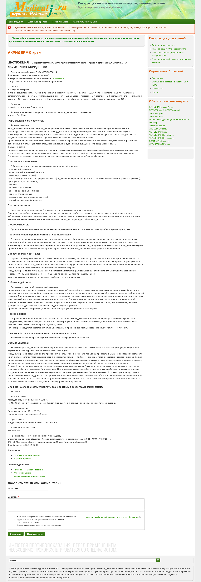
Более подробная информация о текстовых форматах (112, 516)
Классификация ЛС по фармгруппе (169, 48)
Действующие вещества (163, 45)
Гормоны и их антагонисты (27, 455)
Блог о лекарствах (37, 21)
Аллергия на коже (22, 472)
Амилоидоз (157, 77)
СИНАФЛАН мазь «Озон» (161, 107)
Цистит (155, 92)
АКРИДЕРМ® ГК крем (159, 144)
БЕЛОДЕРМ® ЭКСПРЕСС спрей (164, 110)
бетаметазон (58, 78)
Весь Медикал (16, 21)
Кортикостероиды (22, 458)
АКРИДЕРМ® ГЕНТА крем (161, 134)
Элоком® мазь (156, 116)
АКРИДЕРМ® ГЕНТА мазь (161, 137)
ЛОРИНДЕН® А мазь (159, 140)
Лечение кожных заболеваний (28, 469)
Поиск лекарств (60, 21)
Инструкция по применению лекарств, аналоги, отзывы (121, 3)
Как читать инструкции (85, 21)
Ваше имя (13, 488)
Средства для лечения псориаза (29, 475)
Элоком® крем (156, 113)
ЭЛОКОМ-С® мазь (158, 128)
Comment (13, 496)
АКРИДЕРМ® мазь (158, 131)
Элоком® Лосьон (157, 125)
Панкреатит (157, 88)
